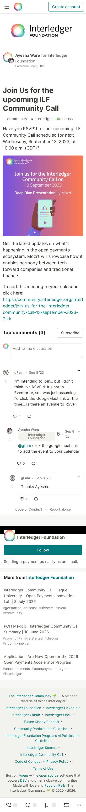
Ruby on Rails (54, 785)
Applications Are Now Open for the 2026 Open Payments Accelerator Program (40, 665)
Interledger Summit (42, 747)
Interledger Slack (58, 715)
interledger (42, 118)
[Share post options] (79, 805)
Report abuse (60, 509)
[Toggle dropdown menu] (78, 370)
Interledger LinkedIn (61, 708)
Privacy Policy (57, 761)
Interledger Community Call (41, 754)
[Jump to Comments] (31, 805)
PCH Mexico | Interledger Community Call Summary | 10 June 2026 (41, 634)
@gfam (24, 445)
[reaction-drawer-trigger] (11, 805)
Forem (23, 775)
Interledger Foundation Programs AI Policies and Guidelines (43, 738)
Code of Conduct (28, 509)
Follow (43, 550)
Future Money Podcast (41, 722)
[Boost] (66, 805)
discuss (65, 118)
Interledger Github (26, 715)
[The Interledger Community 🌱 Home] (18, 6)
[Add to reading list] (50, 805)
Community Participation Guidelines (41, 729)
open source (49, 775)
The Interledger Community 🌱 (32, 696)
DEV (23, 780)
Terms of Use (43, 768)
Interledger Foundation (50, 577)
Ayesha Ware (27, 55)
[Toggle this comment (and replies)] (6, 381)
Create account (66, 6)
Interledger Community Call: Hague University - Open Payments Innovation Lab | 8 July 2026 (39, 601)
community (16, 118)
